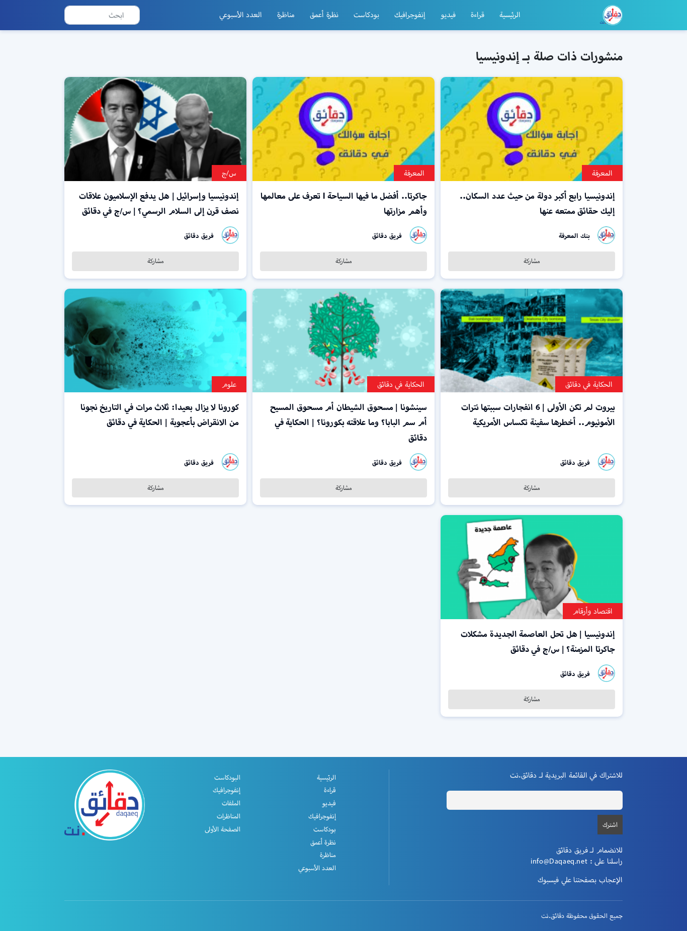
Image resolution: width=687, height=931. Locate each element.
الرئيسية (510, 15)
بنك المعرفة (574, 235)
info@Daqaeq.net (559, 861)
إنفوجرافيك (409, 15)
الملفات (231, 803)
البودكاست (227, 777)
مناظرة (286, 15)
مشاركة (532, 261)
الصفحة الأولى (222, 829)
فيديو (448, 15)
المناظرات (228, 816)
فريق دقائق (387, 235)
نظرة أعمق (324, 15)
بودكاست (366, 15)
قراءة (477, 15)
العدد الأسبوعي (241, 15)
